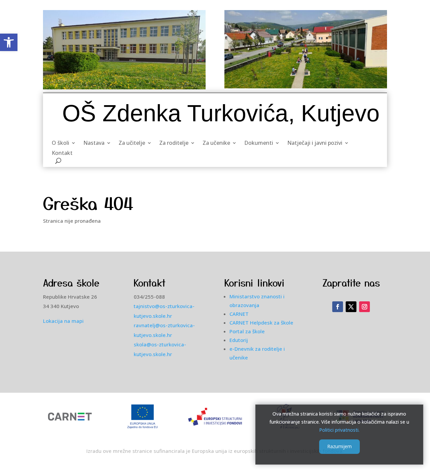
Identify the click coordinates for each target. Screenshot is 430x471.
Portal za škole (247, 331)
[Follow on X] (351, 306)
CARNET (239, 313)
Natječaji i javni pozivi (314, 143)
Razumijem (339, 446)
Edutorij (238, 340)
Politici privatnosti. (339, 429)
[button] (8, 42)
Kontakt (62, 154)
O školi (60, 143)
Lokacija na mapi (63, 320)
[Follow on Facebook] (337, 306)
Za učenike (216, 143)
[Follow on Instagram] (364, 306)
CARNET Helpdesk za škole (261, 322)
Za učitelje (132, 143)
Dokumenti (258, 143)
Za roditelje (173, 143)
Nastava (93, 143)
